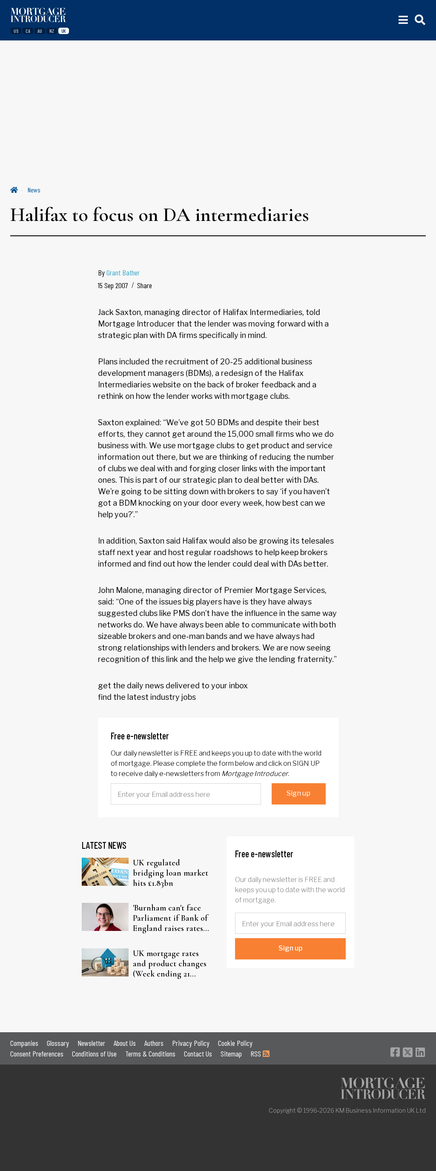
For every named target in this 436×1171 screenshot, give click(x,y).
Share (144, 285)
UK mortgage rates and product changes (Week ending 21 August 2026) (170, 963)
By (119, 272)
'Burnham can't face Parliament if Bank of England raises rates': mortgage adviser (170, 918)
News (34, 190)
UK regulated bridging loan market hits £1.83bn (170, 873)
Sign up (298, 793)
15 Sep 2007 (113, 285)
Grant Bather (123, 272)
